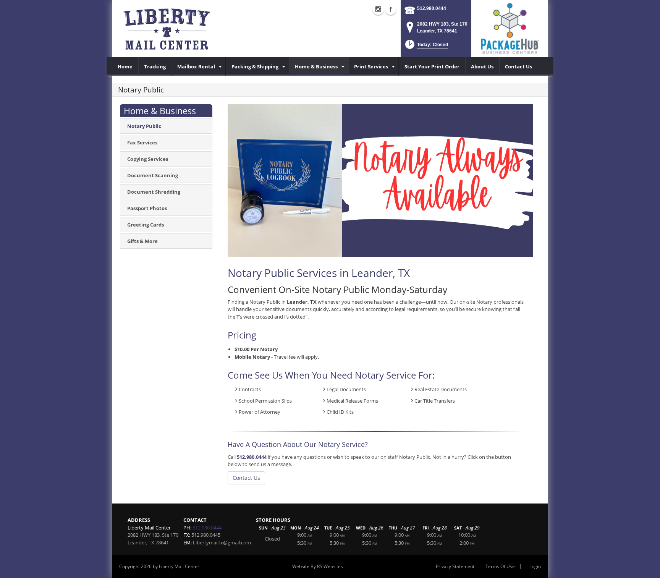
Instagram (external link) (378, 9)
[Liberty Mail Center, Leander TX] (204, 28)
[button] (426, 47)
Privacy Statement (455, 566)
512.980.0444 (431, 8)
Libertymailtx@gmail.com (222, 542)
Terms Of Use (500, 566)
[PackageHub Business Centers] (509, 27)
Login (535, 566)
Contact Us (246, 477)
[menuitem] (125, 66)
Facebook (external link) (390, 9)
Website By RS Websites (317, 566)
